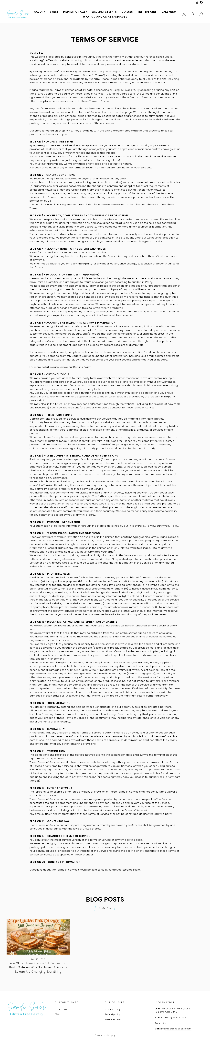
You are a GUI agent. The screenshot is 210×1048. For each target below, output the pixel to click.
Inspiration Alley (75, 11)
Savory (39, 11)
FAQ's (58, 1014)
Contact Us (61, 1009)
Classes (127, 11)
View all (105, 907)
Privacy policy (112, 1009)
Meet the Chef (147, 11)
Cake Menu (168, 11)
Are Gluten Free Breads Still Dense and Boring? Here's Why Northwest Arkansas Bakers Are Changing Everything (38, 967)
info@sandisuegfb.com (178, 1028)
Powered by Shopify (105, 1035)
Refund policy (112, 1014)
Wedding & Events (104, 11)
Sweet (54, 11)
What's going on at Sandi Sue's (105, 16)
